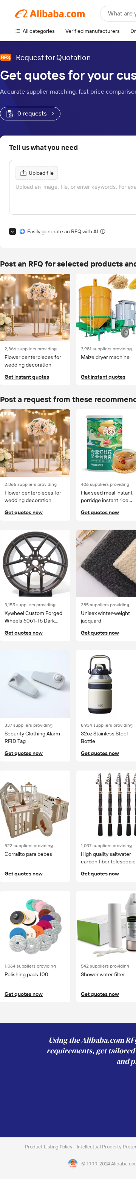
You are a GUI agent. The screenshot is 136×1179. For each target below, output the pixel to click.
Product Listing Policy (49, 1147)
